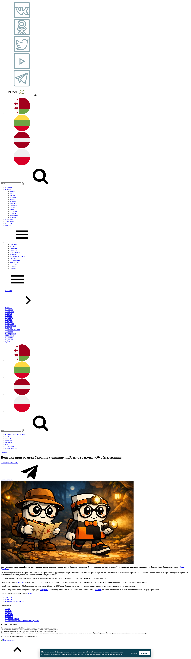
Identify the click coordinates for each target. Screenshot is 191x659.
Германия (13, 205)
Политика (9, 219)
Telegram (30, 593)
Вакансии (9, 615)
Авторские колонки (17, 256)
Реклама (8, 611)
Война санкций (11, 448)
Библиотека (14, 262)
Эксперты (13, 258)
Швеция (13, 217)
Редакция (8, 613)
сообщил (21, 582)
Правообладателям (12, 619)
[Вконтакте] (21, 18)
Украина (13, 201)
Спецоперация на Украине (15, 434)
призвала (98, 590)
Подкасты (13, 266)
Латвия (12, 195)
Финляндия (14, 215)
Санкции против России (14, 601)
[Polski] (21, 165)
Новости (8, 187)
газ (6, 444)
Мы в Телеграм (7, 480)
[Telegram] (21, 86)
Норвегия (13, 211)
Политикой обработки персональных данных (108, 654)
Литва (12, 193)
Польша (13, 213)
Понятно (144, 653)
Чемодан (13, 254)
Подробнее (134, 653)
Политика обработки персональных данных (22, 621)
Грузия (12, 207)
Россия (12, 191)
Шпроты (13, 246)
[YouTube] (21, 69)
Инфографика (15, 252)
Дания (12, 209)
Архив (7, 609)
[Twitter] (21, 52)
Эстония (13, 197)
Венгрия (8, 599)
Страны (8, 189)
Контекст (8, 225)
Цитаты (13, 268)
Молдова (8, 440)
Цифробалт (14, 250)
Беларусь (13, 199)
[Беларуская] (21, 114)
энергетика (9, 446)
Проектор (13, 264)
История (8, 223)
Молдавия (13, 203)
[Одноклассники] (21, 35)
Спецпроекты (15, 260)
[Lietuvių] (21, 131)
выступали (44, 590)
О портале (9, 617)
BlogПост (13, 248)
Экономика (9, 221)
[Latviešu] (21, 148)
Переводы (13, 244)
